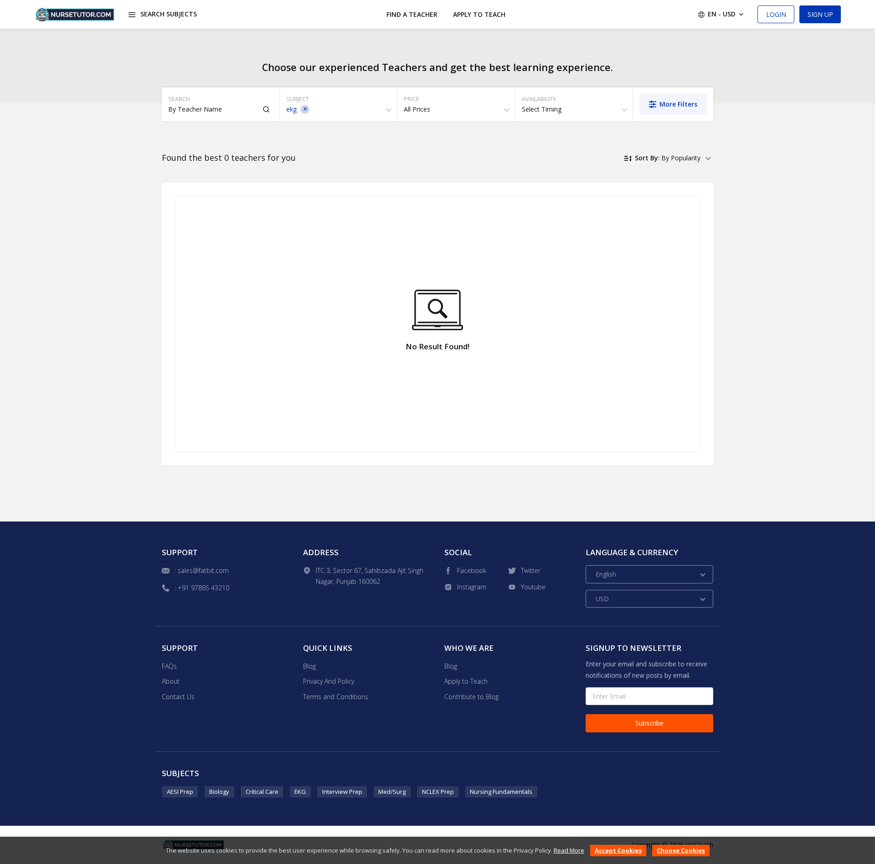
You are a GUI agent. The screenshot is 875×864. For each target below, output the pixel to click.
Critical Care (262, 791)
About (171, 681)
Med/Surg (392, 791)
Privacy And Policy (328, 681)
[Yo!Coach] (75, 14)
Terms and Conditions (335, 696)
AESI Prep (180, 791)
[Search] (266, 109)
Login (776, 14)
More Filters (678, 104)
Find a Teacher (412, 14)
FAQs (169, 666)
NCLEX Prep (438, 791)
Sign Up (820, 14)
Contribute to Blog (471, 696)
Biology (219, 791)
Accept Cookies (618, 850)
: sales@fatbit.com (202, 570)
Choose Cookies (681, 850)
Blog (309, 666)
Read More (569, 850)
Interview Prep (342, 791)
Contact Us (178, 696)
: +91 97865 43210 (202, 587)
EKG (300, 791)
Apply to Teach (479, 14)
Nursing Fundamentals (501, 791)
